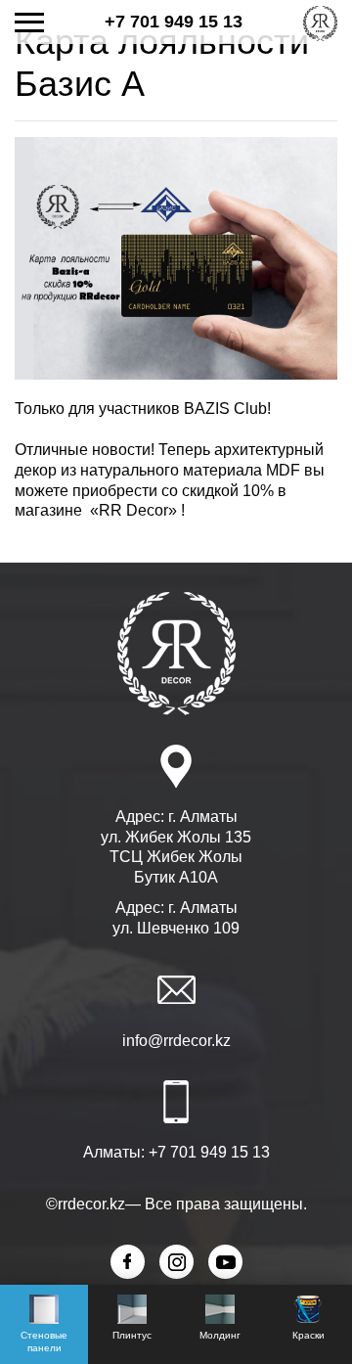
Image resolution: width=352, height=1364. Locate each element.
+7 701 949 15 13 (173, 21)
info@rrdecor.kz (176, 1040)
